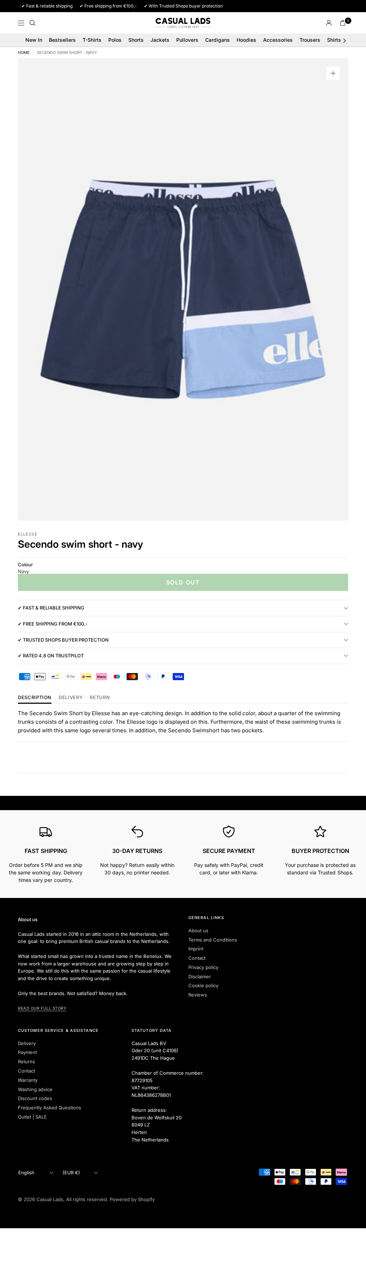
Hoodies (246, 40)
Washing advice (35, 1089)
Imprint (195, 949)
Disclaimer (199, 976)
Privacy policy (203, 967)
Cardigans (217, 40)
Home (24, 53)
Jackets (159, 40)
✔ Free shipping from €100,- (53, 624)
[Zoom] (333, 73)
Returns (26, 1061)
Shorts (136, 40)
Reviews (197, 995)
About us (198, 930)
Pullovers (187, 40)
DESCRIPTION (34, 697)
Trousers (310, 40)
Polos (115, 40)
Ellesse (28, 534)
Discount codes (35, 1098)
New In (33, 40)
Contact (197, 958)
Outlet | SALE (32, 1117)
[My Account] (329, 23)
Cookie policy (203, 985)
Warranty (28, 1080)
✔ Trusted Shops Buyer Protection (63, 640)
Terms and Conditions (212, 940)
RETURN (100, 697)
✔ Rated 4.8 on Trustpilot (51, 655)
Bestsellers (62, 40)
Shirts (334, 40)
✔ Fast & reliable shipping (51, 608)
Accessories (278, 40)
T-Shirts (92, 40)
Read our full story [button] (42, 1008)
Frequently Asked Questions (49, 1107)
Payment (27, 1052)
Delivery (71, 697)
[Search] (32, 23)
